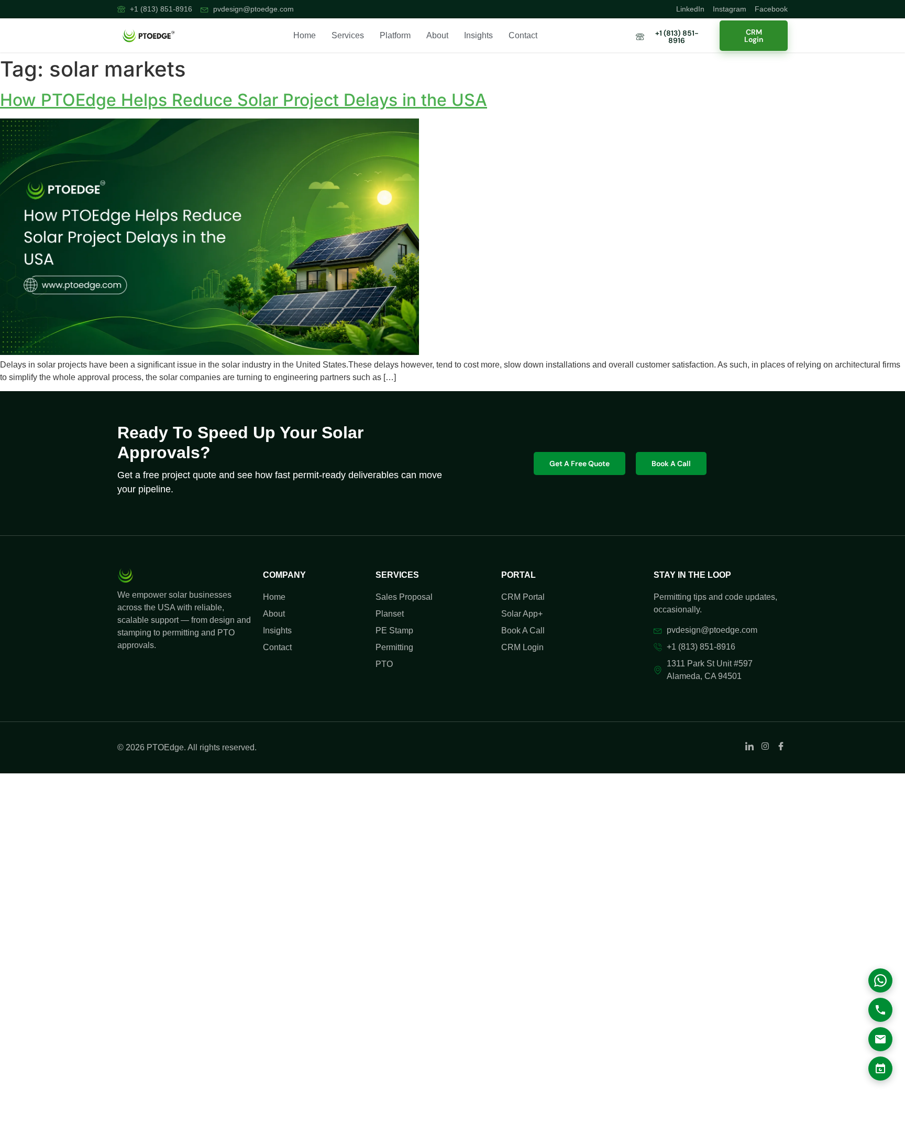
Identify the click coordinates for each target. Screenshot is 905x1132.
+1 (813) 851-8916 (677, 36)
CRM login (753, 35)
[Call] (880, 1010)
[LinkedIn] (749, 727)
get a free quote (579, 453)
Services (348, 35)
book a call (671, 453)
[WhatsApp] (880, 980)
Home (304, 35)
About (437, 35)
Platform (395, 35)
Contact (523, 35)
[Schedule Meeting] (880, 1068)
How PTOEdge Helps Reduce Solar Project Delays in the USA (243, 100)
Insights (478, 35)
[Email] (880, 1039)
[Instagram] (765, 727)
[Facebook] (781, 727)
